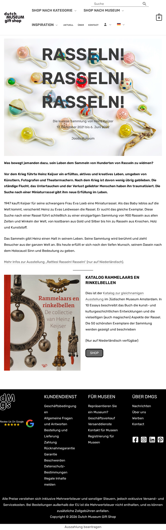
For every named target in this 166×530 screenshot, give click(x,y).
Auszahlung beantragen (83, 527)
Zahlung (50, 442)
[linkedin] (153, 439)
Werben (138, 418)
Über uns (139, 412)
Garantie (50, 454)
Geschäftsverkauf (101, 418)
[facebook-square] (136, 439)
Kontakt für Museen (103, 430)
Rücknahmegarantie (59, 448)
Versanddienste (100, 424)
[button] (74, 10)
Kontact (138, 424)
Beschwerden (54, 460)
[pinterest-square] (161, 439)
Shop (94, 353)
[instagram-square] (144, 439)
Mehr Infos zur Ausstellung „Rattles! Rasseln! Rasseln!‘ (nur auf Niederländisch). (64, 262)
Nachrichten (141, 406)
